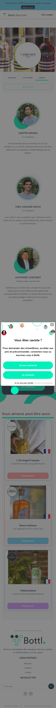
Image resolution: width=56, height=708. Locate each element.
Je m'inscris (28, 375)
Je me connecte (28, 365)
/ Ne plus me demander (34, 383)
